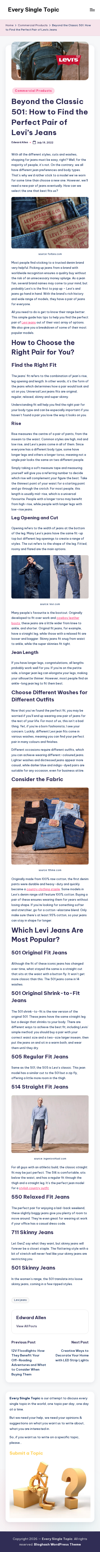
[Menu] (92, 9)
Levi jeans (29, 322)
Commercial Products (33, 90)
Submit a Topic (26, 1453)
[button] (26, 1326)
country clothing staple (43, 889)
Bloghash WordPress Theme (57, 1544)
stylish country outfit (34, 1188)
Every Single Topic (33, 9)
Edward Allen (31, 1317)
